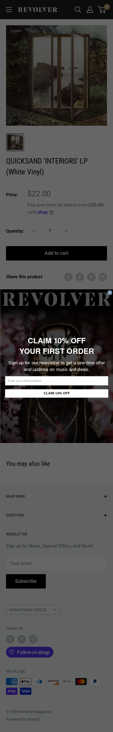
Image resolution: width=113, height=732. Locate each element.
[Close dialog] (110, 292)
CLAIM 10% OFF (56, 393)
